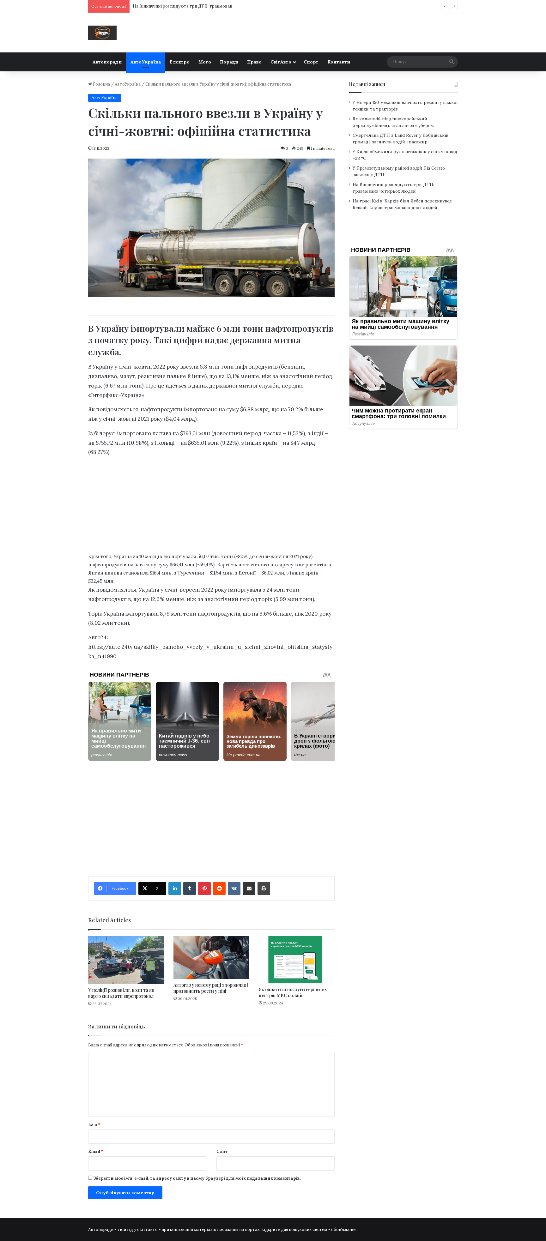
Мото (204, 62)
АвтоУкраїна (145, 62)
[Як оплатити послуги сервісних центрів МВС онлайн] (297, 960)
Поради (229, 62)
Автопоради (107, 62)
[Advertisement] (211, 506)
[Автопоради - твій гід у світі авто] (102, 33)
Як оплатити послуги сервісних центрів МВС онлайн (293, 992)
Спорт (311, 62)
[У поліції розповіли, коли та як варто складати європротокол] (126, 960)
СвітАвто (280, 62)
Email (96, 1151)
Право (254, 62)
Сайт (222, 1151)
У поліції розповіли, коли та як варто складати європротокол (121, 993)
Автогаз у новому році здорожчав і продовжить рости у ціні (210, 988)
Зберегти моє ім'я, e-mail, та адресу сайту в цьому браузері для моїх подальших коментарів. (196, 1178)
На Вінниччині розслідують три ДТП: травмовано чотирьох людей (201, 6)
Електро (180, 62)
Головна (101, 84)
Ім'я (94, 1124)
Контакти (338, 62)
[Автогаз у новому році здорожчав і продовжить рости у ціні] (211, 957)
